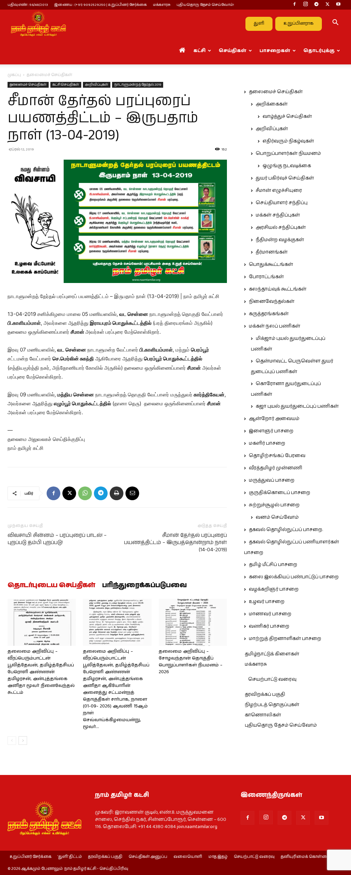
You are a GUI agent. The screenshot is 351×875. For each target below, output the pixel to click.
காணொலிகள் (263, 715)
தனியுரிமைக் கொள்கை (305, 857)
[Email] (132, 493)
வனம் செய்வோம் (277, 517)
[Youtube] (338, 5)
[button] (335, 23)
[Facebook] (294, 5)
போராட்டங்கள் (266, 277)
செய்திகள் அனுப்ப (148, 857)
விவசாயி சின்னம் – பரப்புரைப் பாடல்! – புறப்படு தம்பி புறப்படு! (57, 539)
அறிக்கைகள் (272, 104)
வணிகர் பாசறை (269, 626)
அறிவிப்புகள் (96, 84)
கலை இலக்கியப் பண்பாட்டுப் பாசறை (294, 577)
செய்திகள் (232, 50)
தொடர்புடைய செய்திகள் (51, 585)
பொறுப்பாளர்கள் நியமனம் (288, 153)
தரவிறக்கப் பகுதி (265, 694)
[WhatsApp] (85, 493)
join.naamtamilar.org (197, 826)
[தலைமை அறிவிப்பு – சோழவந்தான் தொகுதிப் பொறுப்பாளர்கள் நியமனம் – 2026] (193, 622)
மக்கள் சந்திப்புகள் (278, 215)
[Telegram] (316, 5)
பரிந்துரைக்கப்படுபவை (144, 585)
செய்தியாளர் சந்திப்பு (281, 203)
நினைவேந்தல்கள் (271, 301)
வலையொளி (187, 857)
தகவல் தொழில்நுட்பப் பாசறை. (286, 529)
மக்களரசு (161, 5)
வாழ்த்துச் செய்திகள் (287, 116)
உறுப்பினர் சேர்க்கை (30, 857)
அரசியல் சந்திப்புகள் (281, 227)
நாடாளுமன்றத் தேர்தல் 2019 (137, 84)
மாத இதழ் (218, 857)
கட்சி (199, 50)
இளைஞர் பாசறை (271, 431)
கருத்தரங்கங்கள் (269, 314)
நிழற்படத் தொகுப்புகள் (272, 704)
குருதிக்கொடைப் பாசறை (279, 492)
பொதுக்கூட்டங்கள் (271, 264)
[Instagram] (305, 5)
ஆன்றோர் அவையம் (274, 418)
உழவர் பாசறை (267, 601)
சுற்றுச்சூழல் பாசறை (274, 505)
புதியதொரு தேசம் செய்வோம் (281, 725)
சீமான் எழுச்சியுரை (279, 190)
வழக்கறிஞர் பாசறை (274, 589)
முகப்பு (14, 75)
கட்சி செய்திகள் (65, 84)
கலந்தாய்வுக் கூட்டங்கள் (277, 289)
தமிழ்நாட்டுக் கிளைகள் (272, 654)
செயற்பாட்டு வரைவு (272, 679)
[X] (327, 5)
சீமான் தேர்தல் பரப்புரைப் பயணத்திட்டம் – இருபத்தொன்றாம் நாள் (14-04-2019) (175, 542)
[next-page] (23, 740)
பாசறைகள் (274, 50)
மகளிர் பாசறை (267, 443)
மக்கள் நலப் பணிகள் (274, 326)
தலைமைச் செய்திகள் (28, 84)
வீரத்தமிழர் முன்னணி (275, 468)
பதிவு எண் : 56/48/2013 (28, 5)
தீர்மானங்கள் (272, 252)
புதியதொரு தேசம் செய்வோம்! (205, 5)
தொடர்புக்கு (319, 50)
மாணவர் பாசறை (270, 614)
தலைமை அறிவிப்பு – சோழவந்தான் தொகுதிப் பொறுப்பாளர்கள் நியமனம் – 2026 (190, 661)
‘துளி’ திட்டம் (70, 857)
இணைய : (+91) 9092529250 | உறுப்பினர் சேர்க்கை (100, 5)
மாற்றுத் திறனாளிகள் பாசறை (285, 638)
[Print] (116, 493)
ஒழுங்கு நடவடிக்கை (287, 166)
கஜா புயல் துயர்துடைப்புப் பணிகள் (297, 406)
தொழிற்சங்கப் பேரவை (277, 455)
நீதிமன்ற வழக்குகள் (280, 240)
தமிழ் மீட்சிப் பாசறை (273, 564)
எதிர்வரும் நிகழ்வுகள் (288, 141)
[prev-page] (12, 740)
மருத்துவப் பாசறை (271, 480)
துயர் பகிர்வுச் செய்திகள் (285, 178)
